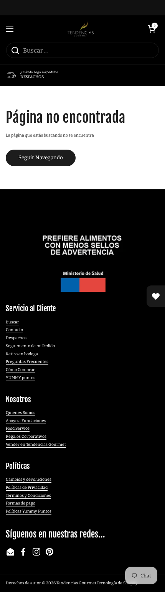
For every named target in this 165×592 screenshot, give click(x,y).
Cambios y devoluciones (28, 479)
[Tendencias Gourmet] (81, 28)
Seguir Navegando (40, 157)
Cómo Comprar (20, 369)
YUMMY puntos (20, 377)
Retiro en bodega (22, 353)
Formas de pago (20, 503)
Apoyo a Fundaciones (26, 420)
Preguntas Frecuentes (27, 361)
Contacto (14, 329)
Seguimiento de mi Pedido (30, 345)
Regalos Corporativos (26, 436)
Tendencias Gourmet (76, 582)
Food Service (18, 428)
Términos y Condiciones (28, 495)
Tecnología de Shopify (117, 582)
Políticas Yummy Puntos (28, 511)
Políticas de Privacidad (27, 487)
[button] (151, 28)
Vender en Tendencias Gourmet (36, 444)
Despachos (16, 337)
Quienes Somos (20, 412)
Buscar (12, 322)
